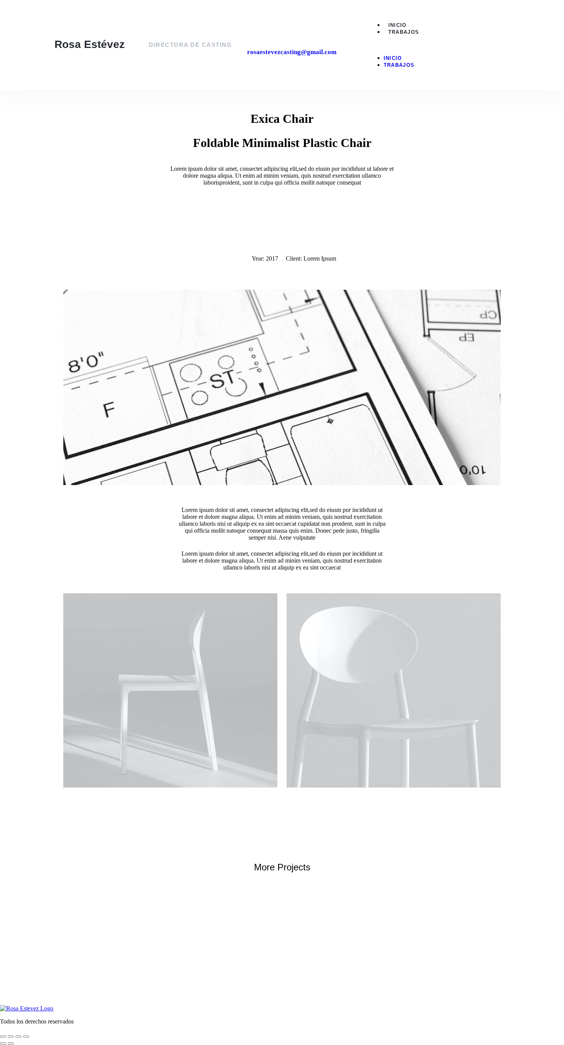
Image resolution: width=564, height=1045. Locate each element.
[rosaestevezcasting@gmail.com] (253, 34)
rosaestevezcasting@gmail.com (291, 52)
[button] (439, 44)
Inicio (397, 25)
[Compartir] (18, 1036)
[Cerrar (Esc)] (26, 1036)
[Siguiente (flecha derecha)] (11, 1043)
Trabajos (403, 32)
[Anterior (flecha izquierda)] (3, 1043)
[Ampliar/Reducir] (3, 1036)
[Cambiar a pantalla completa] (11, 1036)
